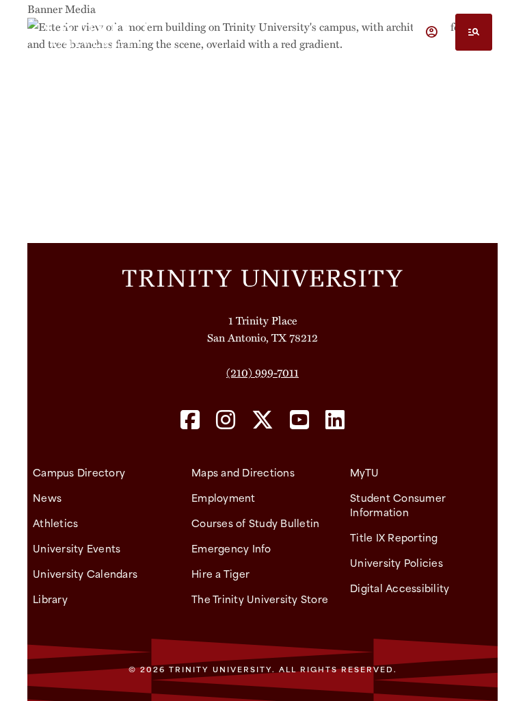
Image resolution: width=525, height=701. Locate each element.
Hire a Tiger (220, 573)
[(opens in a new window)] (190, 421)
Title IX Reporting (394, 537)
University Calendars (85, 573)
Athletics (55, 523)
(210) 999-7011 (262, 372)
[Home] (262, 277)
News (47, 497)
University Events (76, 548)
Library (50, 599)
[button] (431, 32)
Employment (223, 497)
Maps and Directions (243, 472)
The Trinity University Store (259, 599)
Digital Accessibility (399, 588)
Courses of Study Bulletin (255, 523)
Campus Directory (79, 472)
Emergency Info (231, 548)
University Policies (396, 562)
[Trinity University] (97, 31)
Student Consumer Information (398, 504)
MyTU (364, 472)
